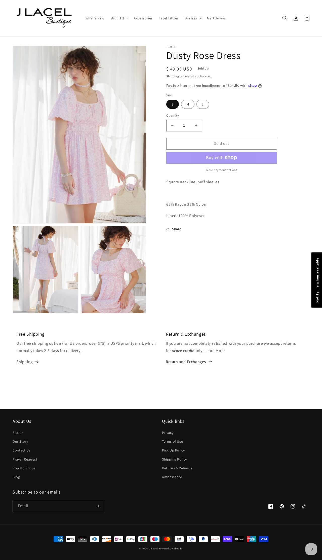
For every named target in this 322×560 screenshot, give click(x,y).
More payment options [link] (221, 169)
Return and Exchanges (186, 361)
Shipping (172, 76)
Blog (16, 477)
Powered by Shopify (170, 548)
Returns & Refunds (177, 468)
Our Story (20, 441)
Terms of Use (172, 441)
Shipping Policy (174, 459)
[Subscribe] (97, 506)
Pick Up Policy (173, 450)
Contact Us (21, 450)
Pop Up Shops (24, 468)
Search (18, 432)
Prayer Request (25, 459)
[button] (119, 18)
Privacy (167, 432)
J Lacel (153, 548)
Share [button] (176, 228)
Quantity (172, 115)
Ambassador (172, 477)
